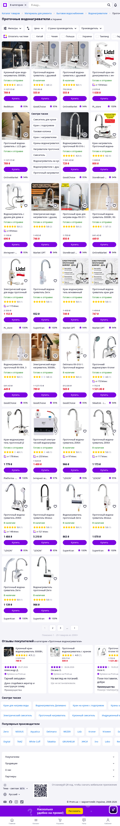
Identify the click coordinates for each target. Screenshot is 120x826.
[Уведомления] (115, 5)
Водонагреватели (97, 13)
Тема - (11, 788)
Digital (6, 741)
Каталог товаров (11, 13)
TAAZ (19, 741)
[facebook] (10, 802)
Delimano (52, 731)
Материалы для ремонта (38, 13)
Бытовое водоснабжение (70, 13)
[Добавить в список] (25, 63)
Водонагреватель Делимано (51, 705)
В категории (16, 4)
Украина (87, 36)
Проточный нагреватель (52, 715)
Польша (70, 36)
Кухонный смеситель (83, 715)
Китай (39, 36)
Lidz (80, 731)
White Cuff (34, 741)
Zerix (6, 731)
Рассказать (74, 810)
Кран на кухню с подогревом (88, 705)
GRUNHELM (68, 741)
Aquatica (35, 731)
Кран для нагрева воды (16, 705)
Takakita (51, 741)
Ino (96, 741)
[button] (16, 98)
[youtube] (5, 802)
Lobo (107, 741)
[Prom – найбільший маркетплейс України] (5, 5)
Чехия (54, 36)
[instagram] (16, 802)
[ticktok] (22, 802)
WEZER (67, 731)
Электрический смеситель (17, 715)
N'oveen (107, 731)
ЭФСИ (85, 741)
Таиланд (104, 36)
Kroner (92, 731)
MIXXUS (19, 731)
